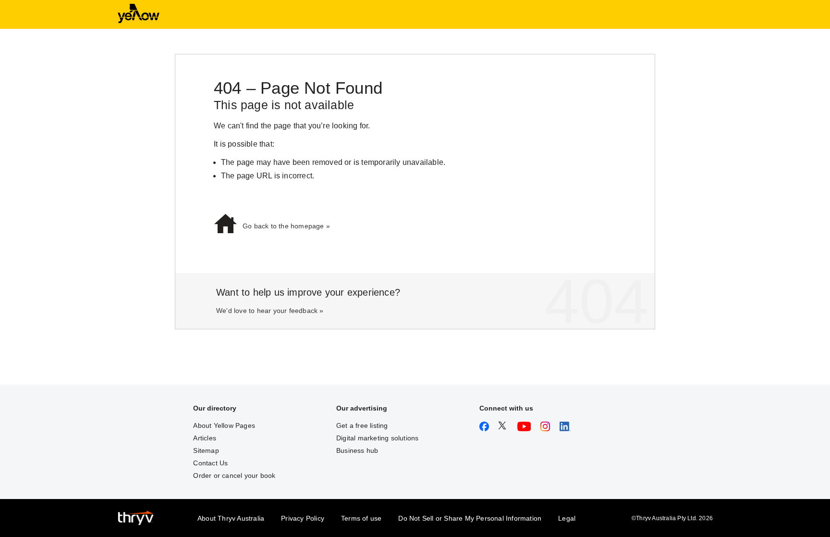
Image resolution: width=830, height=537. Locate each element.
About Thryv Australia (230, 518)
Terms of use (361, 518)
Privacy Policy (302, 518)
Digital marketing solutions (377, 438)
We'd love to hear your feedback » (270, 310)
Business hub (357, 450)
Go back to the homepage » (286, 226)
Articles (204, 438)
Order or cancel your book (234, 475)
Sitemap (206, 450)
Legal (566, 518)
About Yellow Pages (224, 425)
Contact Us (210, 463)
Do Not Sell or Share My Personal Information (469, 518)
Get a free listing (362, 425)
